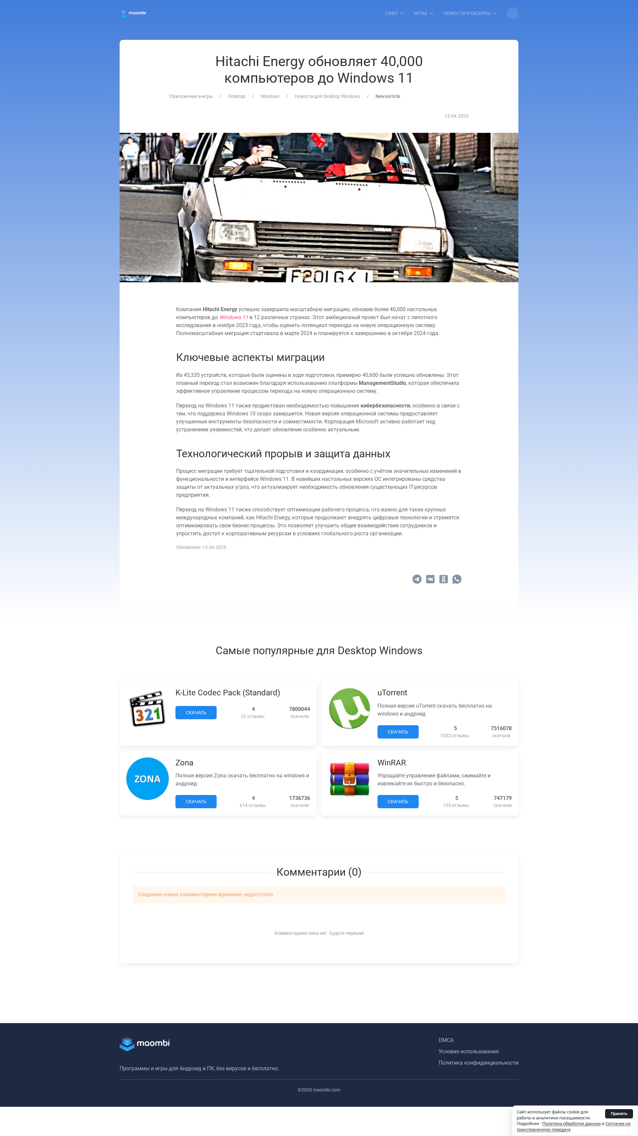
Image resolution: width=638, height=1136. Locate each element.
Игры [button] (420, 13)
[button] (512, 13)
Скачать (196, 712)
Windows (270, 96)
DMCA (446, 1040)
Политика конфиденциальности (478, 1063)
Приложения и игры (191, 96)
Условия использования (469, 1051)
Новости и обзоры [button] (467, 13)
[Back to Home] (133, 13)
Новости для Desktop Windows (327, 96)
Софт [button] (391, 13)
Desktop (236, 96)
